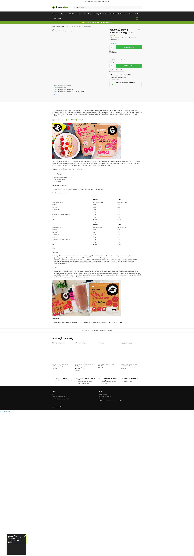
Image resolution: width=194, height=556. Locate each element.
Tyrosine (100, 365)
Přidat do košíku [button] (63, 373)
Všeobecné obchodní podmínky (60, 396)
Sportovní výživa (60, 26)
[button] (53, 29)
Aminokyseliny (101, 364)
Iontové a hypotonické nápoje (60, 364)
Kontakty (101, 398)
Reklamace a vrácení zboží (105, 396)
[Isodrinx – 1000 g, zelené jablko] (131, 352)
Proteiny (68, 26)
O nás (53, 394)
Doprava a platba (103, 394)
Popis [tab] (97, 106)
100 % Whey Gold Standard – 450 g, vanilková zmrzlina (85, 367)
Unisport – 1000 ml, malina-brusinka (62, 367)
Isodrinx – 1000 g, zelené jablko (129, 367)
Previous (56, 95)
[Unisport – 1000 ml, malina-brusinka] (62, 352)
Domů (53, 26)
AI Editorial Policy (5, 411)
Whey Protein (78, 364)
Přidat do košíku (129, 47)
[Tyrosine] (108, 352)
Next (55, 97)
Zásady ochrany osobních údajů (60, 398)
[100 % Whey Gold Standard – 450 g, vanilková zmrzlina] (85, 352)
